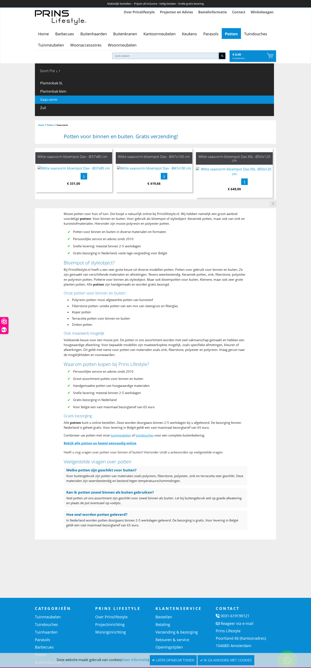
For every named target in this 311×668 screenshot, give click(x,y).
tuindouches (145, 435)
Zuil (43, 107)
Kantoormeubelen (159, 33)
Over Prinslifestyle (139, 12)
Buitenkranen (125, 33)
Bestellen (164, 616)
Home (43, 33)
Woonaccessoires (86, 45)
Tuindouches (255, 33)
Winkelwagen (262, 12)
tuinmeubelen (121, 435)
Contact (238, 12)
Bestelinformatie (212, 12)
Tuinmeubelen (51, 45)
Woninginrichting (110, 632)
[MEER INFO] (84, 176)
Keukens (189, 33)
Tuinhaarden (46, 632)
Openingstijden (169, 647)
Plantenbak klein (53, 91)
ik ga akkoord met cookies (227, 660)
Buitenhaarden (93, 33)
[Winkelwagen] (270, 55)
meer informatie (135, 659)
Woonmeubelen (122, 45)
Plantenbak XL (51, 83)
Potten (231, 33)
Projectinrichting (110, 624)
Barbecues (64, 33)
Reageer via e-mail (237, 623)
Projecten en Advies (176, 12)
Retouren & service (172, 639)
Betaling (163, 624)
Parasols (211, 33)
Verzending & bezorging (177, 632)
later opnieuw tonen (174, 660)
